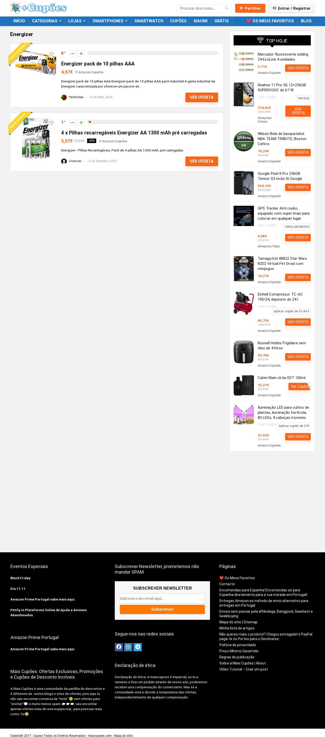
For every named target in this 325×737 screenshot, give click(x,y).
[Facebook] (119, 647)
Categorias (44, 21)
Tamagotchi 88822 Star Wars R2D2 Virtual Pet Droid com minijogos (282, 263)
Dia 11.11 (18, 589)
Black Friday (20, 578)
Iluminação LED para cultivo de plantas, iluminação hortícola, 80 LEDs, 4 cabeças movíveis (283, 412)
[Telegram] (138, 647)
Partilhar (253, 8)
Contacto (227, 584)
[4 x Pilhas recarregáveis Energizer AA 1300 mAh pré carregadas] (36, 120)
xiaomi (200, 21)
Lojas (75, 21)
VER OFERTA (202, 97)
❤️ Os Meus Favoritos (270, 21)
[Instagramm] (128, 647)
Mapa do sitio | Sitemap (238, 622)
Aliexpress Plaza (269, 246)
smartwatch (148, 21)
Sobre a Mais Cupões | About (242, 663)
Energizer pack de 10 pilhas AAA (98, 64)
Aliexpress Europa (265, 119)
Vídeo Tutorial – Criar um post (243, 669)
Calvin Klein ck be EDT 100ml (281, 377)
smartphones (107, 21)
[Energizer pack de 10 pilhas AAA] (35, 51)
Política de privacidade (237, 645)
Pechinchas (76, 97)
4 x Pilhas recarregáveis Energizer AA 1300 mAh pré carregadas (134, 133)
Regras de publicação (236, 657)
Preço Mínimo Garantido (238, 651)
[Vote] (81, 53)
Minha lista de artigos (236, 628)
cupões (178, 21)
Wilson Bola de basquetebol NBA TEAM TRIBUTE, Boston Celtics (282, 138)
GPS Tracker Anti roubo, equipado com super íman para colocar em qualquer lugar (284, 213)
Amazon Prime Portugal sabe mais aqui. (42, 599)
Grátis (221, 21)
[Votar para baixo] (72, 53)
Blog (306, 21)
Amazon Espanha (90, 72)
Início (19, 21)
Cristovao (75, 161)
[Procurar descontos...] (226, 8)
